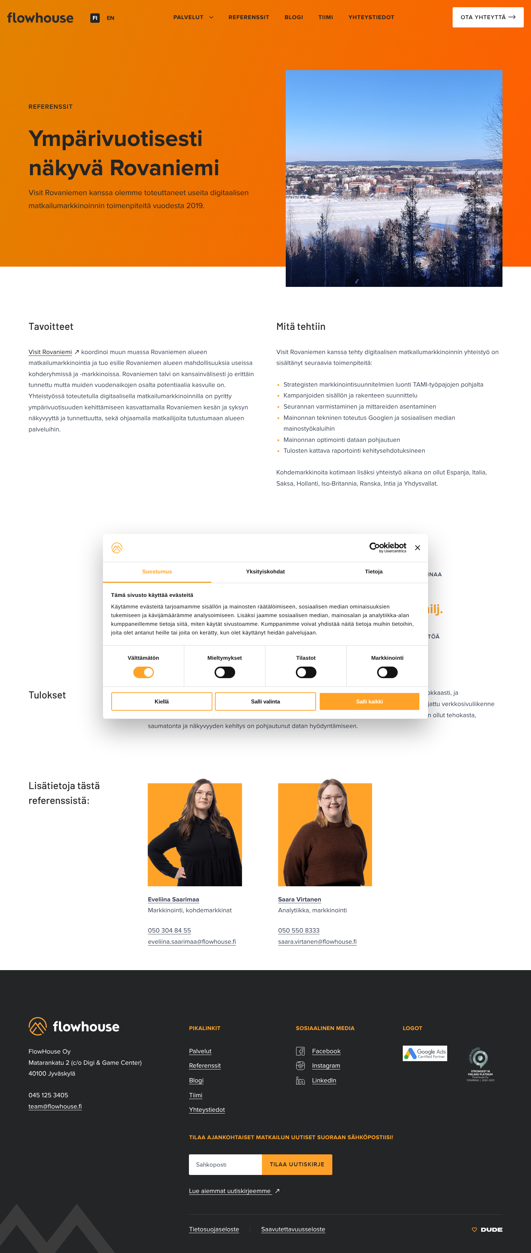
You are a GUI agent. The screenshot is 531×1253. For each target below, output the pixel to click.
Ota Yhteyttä (484, 17)
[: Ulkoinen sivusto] (487, 1229)
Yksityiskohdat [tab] (265, 572)
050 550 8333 (299, 930)
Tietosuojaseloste (214, 1229)
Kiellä (162, 701)
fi (95, 18)
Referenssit (51, 106)
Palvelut (200, 1051)
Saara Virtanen (299, 900)
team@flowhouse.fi (55, 1106)
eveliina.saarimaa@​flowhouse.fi (192, 941)
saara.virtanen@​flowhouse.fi (317, 941)
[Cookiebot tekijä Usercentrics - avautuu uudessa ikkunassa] (374, 547)
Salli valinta (265, 701)
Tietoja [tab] (374, 572)
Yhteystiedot (207, 1109)
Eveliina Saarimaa (173, 900)
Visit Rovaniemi (50, 352)
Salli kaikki (369, 701)
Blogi (196, 1080)
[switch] (225, 672)
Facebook (326, 1051)
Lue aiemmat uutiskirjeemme (230, 1190)
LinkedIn (324, 1080)
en (111, 18)
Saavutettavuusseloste (293, 1229)
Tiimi (195, 1095)
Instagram (326, 1065)
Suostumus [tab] (157, 572)
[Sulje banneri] (417, 547)
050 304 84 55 (169, 930)
